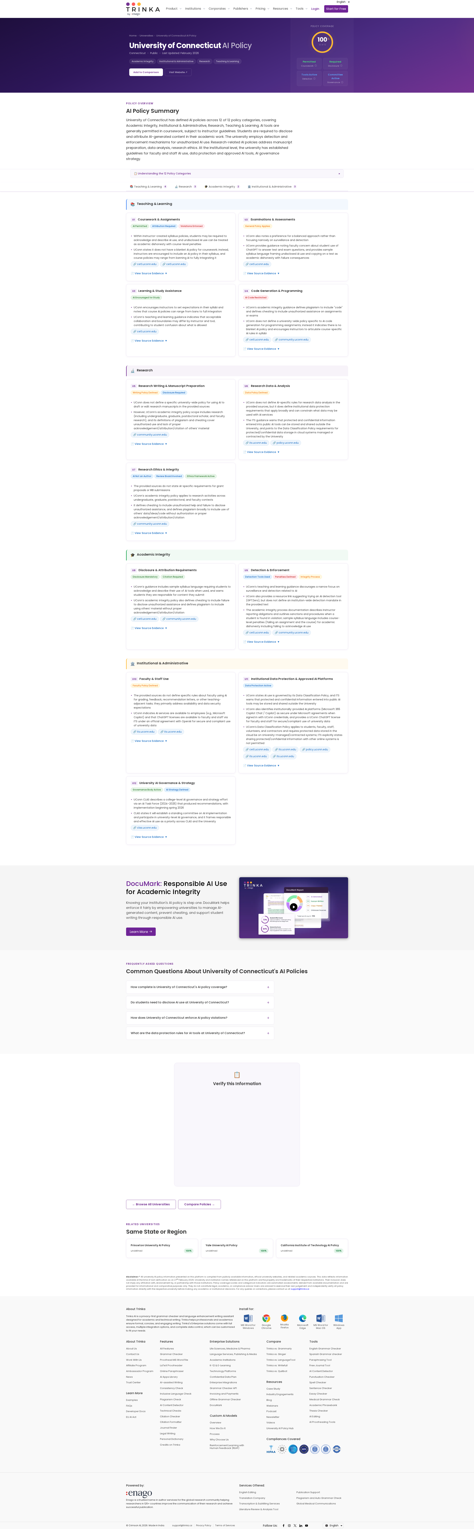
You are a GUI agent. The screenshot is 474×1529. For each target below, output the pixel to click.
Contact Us (132, 1354)
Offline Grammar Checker (225, 1399)
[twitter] (295, 1525)
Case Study (273, 1388)
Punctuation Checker (322, 1376)
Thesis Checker (318, 1410)
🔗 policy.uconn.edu (286, 443)
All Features (167, 1348)
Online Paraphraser (172, 1371)
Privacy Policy (203, 1525)
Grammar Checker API (223, 1388)
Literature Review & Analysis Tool (258, 1509)
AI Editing (314, 1416)
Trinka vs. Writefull (277, 1365)
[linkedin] (300, 1525)
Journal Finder (168, 1427)
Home (133, 35)
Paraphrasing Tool (320, 1359)
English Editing (247, 1492)
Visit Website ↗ (178, 72)
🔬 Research (185, 186)
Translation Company (252, 1498)
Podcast (271, 1411)
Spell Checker (317, 1382)
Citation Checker (170, 1416)
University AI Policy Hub (280, 1428)
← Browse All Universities (151, 1204)
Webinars (272, 1405)
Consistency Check (171, 1388)
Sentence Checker (320, 1388)
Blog (269, 1400)
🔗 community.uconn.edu (291, 339)
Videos (270, 1422)
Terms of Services (225, 1525)
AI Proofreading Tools (322, 1422)
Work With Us (134, 1359)
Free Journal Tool (319, 1365)
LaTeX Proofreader (171, 1365)
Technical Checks (170, 1410)
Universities (146, 35)
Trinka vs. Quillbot (276, 1371)
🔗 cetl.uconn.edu (144, 264)
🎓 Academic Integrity (221, 186)
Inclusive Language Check (175, 1393)
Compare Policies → (199, 1204)
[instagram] (289, 1525)
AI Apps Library (169, 1376)
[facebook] (283, 1525)
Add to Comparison (146, 72)
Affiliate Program (136, 1365)
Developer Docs (136, 1411)
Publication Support (308, 1492)
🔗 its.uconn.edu (256, 443)
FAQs (129, 1405)
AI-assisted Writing (171, 1382)
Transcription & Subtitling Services (259, 1503)
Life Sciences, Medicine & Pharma (230, 1348)
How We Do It (218, 1428)
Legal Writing (167, 1433)
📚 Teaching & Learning (148, 186)
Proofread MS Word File (174, 1359)
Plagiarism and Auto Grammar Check (318, 1498)
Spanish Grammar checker (325, 1354)
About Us (131, 1348)
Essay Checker (318, 1393)
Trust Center (133, 1382)
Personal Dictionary (171, 1439)
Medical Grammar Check (324, 1399)
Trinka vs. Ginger (276, 1354)
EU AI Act (131, 1417)
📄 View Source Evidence (149, 273)
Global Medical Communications (316, 1503)
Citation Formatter (171, 1422)
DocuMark (216, 1405)
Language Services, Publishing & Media (233, 1354)
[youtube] (306, 1525)
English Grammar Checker (325, 1348)
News (129, 1376)
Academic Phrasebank (323, 1405)
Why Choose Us (219, 1439)
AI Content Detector (171, 1405)
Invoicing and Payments (224, 1393)
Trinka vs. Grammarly (279, 1348)
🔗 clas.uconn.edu (145, 828)
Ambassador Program (139, 1371)
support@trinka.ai (300, 1288)
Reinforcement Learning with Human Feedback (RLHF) (227, 1447)
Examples (132, 1400)
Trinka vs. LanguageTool (280, 1359)
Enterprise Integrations (223, 1382)
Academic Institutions (223, 1359)
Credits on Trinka (170, 1444)
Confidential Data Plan (223, 1376)
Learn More (139, 931)
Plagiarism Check (170, 1399)
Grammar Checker (171, 1354)
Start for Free (336, 9)
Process (215, 1434)
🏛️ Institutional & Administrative (272, 186)
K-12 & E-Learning (220, 1365)
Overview (215, 1422)
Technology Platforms (223, 1371)
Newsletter (272, 1417)
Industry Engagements (279, 1394)
